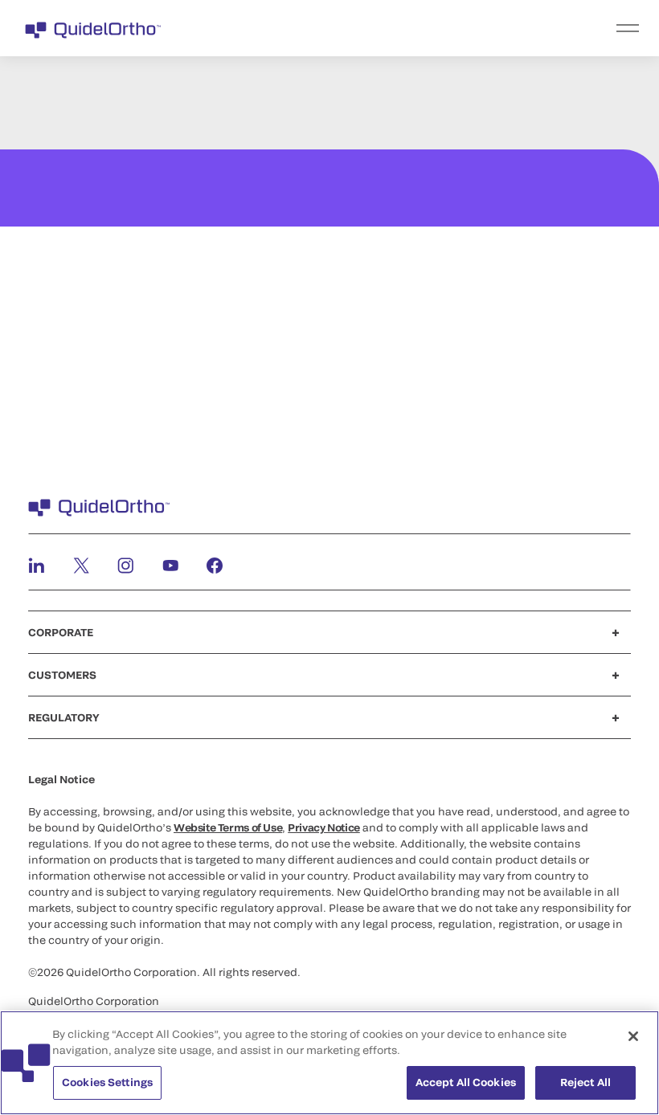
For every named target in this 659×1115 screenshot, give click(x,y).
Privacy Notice (324, 827)
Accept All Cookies (465, 1082)
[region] (329, 1063)
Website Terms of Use (228, 827)
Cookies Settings (107, 1082)
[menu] (428, 28)
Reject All (585, 1082)
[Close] (633, 1036)
